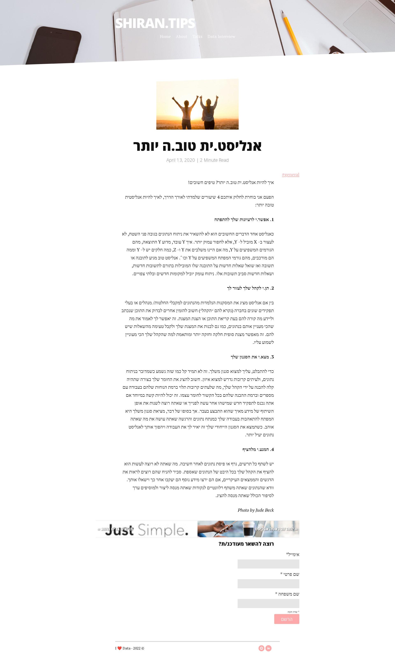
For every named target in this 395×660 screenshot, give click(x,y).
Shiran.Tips (155, 22)
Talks (197, 36)
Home (165, 36)
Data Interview (221, 36)
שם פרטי (289, 574)
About (181, 36)
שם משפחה (287, 594)
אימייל (292, 554)
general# (290, 174)
